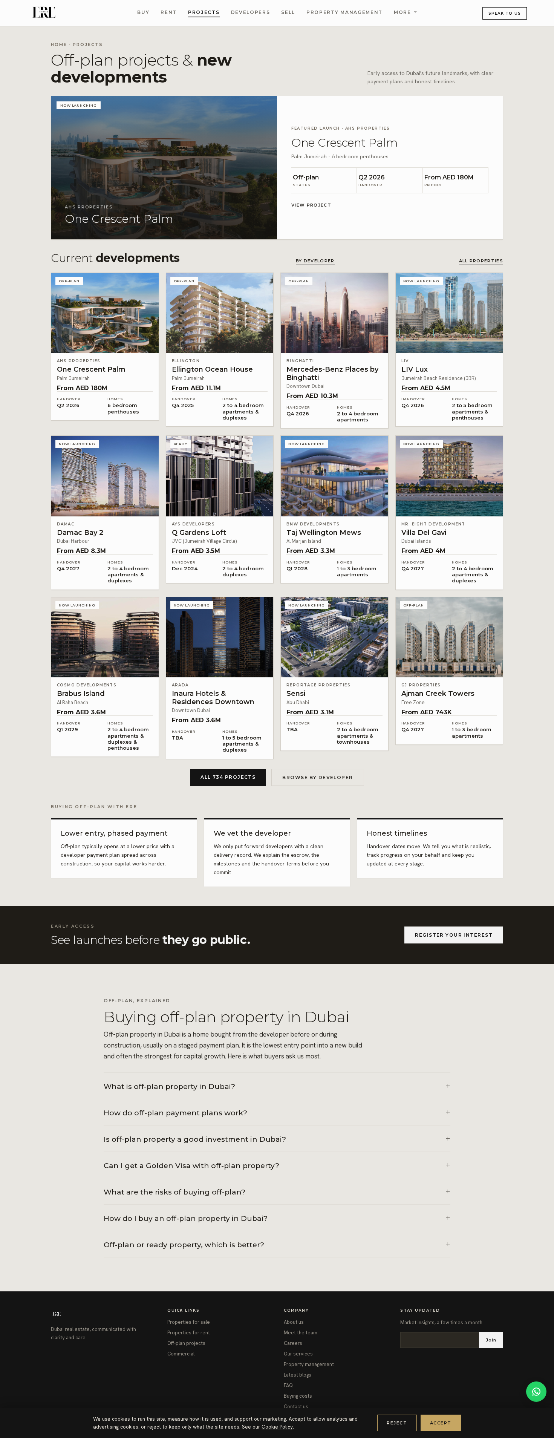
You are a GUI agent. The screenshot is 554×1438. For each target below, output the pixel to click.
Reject (397, 1423)
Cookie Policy (277, 1426)
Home (59, 44)
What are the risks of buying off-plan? (174, 1192)
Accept (440, 1423)
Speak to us (504, 13)
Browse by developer (317, 777)
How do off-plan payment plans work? (175, 1113)
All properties (481, 260)
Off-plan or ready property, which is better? (184, 1244)
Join (491, 1340)
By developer (315, 260)
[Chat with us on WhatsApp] (536, 1391)
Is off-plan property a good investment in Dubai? (195, 1139)
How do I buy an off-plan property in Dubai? (186, 1218)
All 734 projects (228, 777)
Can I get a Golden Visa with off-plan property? (191, 1165)
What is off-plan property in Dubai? (169, 1086)
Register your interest (454, 935)
